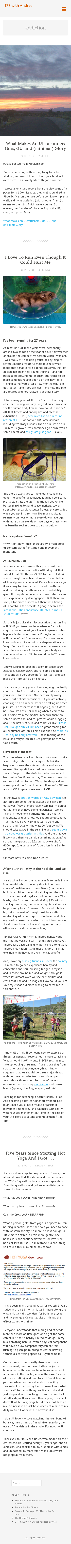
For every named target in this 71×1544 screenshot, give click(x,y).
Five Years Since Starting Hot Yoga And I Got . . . (35, 1156)
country (62, 961)
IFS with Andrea (18, 5)
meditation (41, 1084)
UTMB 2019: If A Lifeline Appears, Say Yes (36, 1521)
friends (36, 961)
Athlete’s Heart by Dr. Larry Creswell (35, 733)
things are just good (38, 432)
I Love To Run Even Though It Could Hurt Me (35, 260)
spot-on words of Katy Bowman (41, 798)
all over (47, 961)
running (26, 961)
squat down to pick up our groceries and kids (35, 831)
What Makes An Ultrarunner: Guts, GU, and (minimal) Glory (35, 146)
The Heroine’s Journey (26, 1517)
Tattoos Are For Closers (26, 1507)
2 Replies (44, 156)
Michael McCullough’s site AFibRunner (35, 725)
